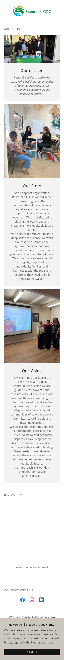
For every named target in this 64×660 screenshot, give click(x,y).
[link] (32, 11)
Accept (32, 651)
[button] (8, 10)
